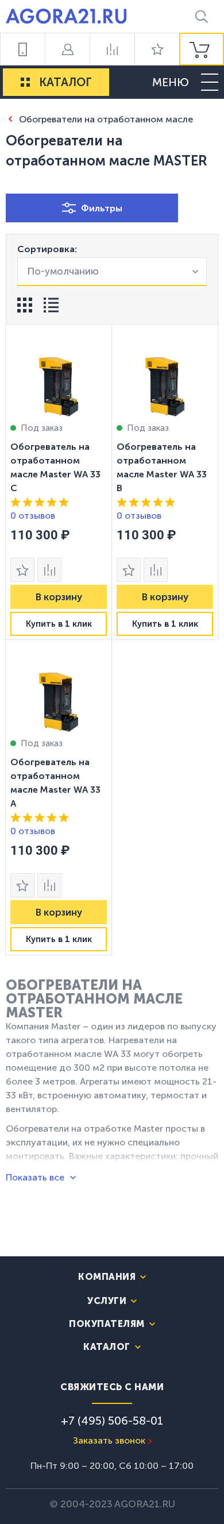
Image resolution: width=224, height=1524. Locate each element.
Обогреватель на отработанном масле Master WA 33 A (55, 783)
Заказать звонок (109, 1440)
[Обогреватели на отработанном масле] (10, 118)
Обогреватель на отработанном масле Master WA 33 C (55, 467)
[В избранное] (22, 570)
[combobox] (112, 271)
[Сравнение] (112, 49)
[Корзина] (201, 49)
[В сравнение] (49, 570)
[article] (58, 482)
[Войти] (67, 49)
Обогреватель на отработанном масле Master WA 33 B (162, 467)
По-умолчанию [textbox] (63, 271)
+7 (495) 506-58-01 (112, 1420)
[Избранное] (156, 49)
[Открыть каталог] (25, 82)
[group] (201, 49)
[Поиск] (201, 16)
